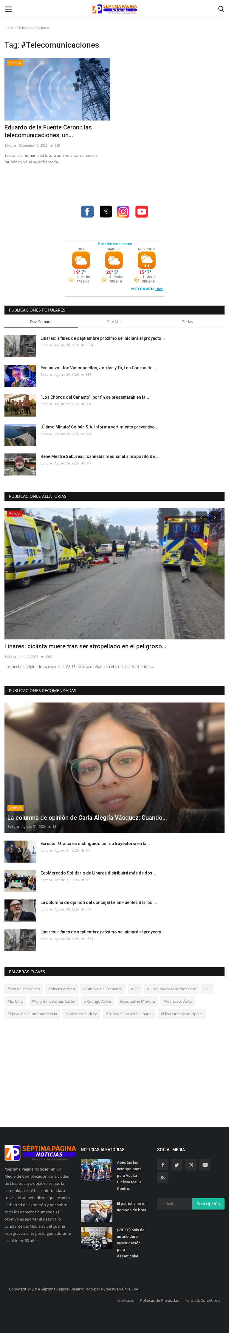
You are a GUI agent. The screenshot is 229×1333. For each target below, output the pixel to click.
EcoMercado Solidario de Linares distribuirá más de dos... (98, 873)
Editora (10, 145)
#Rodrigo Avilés (98, 1001)
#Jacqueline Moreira (137, 1001)
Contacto (126, 1300)
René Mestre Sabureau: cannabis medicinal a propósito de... (99, 456)
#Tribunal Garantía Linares (129, 1013)
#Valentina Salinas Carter (54, 1001)
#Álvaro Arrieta (61, 988)
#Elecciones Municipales (182, 1013)
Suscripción (208, 1204)
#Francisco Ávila (177, 1001)
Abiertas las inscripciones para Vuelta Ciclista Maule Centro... (129, 1175)
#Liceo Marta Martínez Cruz (171, 988)
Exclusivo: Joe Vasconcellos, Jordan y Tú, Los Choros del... (99, 367)
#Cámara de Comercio (103, 988)
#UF (207, 988)
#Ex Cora (15, 1001)
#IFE (135, 988)
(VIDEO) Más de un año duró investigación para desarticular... (131, 1243)
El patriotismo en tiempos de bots (131, 1206)
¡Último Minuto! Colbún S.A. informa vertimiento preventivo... (99, 427)
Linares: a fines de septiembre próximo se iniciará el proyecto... (103, 338)
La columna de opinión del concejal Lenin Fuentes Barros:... (99, 902)
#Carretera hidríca (81, 1013)
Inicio (8, 27)
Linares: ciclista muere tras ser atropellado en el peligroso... (85, 646)
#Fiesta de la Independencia (32, 1013)
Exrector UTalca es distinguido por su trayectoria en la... (95, 843)
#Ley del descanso (23, 988)
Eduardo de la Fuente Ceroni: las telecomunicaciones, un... (48, 131)
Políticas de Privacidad (160, 1300)
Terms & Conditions (202, 1300)
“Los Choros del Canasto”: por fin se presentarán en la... (95, 397)
